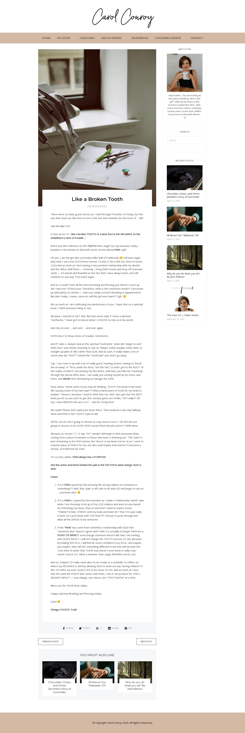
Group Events (111, 38)
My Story (63, 38)
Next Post (146, 641)
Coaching (87, 38)
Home (46, 38)
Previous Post (50, 641)
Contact (197, 38)
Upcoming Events (168, 38)
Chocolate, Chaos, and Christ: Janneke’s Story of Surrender (59, 687)
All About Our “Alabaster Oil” (97, 684)
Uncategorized (97, 206)
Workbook (140, 38)
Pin (130, 628)
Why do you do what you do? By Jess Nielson (134, 685)
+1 (101, 628)
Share (69, 628)
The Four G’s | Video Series (183, 315)
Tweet (86, 628)
